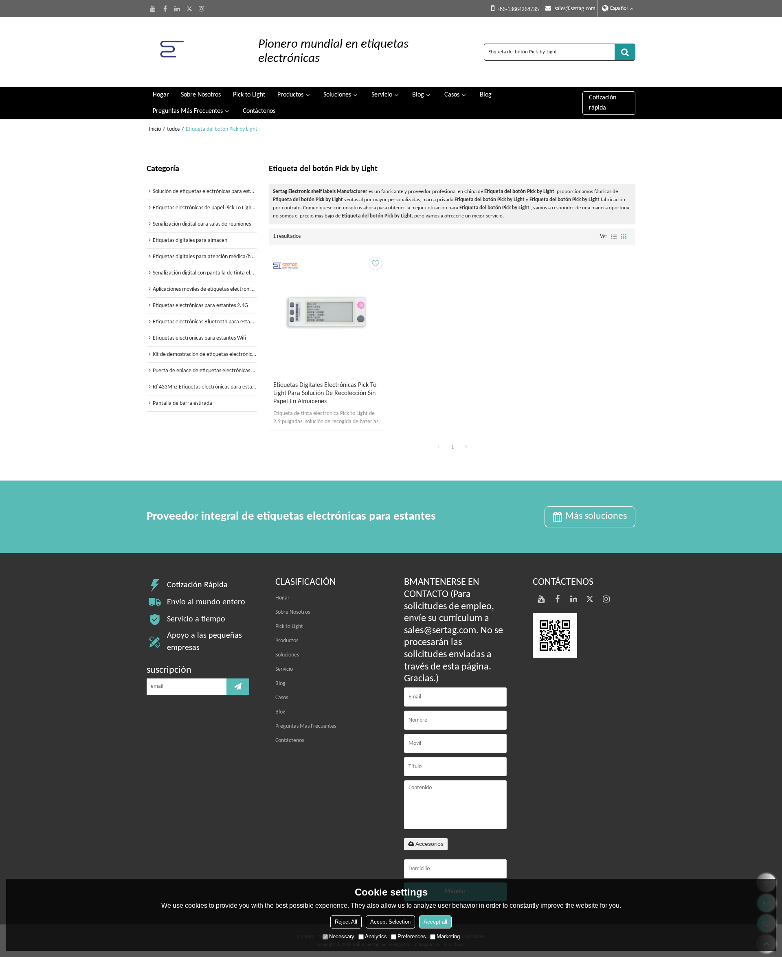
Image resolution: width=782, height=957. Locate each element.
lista (614, 237)
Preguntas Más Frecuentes (188, 111)
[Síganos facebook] (165, 8)
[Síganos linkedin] (177, 8)
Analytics (376, 936)
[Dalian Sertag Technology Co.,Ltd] (194, 52)
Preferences (412, 936)
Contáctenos (259, 111)
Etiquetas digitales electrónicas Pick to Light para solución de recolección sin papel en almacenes (324, 393)
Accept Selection (390, 922)
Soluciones (337, 95)
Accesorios (429, 844)
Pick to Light (249, 95)
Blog (418, 95)
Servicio (381, 95)
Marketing (448, 936)
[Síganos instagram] (202, 8)
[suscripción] (237, 686)
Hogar (161, 95)
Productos (290, 95)
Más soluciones (596, 516)
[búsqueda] (625, 52)
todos (173, 129)
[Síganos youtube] (153, 8)
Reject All (346, 922)
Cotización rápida (602, 102)
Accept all (435, 922)
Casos (451, 95)
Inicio (155, 129)
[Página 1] (438, 447)
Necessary (341, 936)
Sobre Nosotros (201, 95)
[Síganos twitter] (189, 8)
